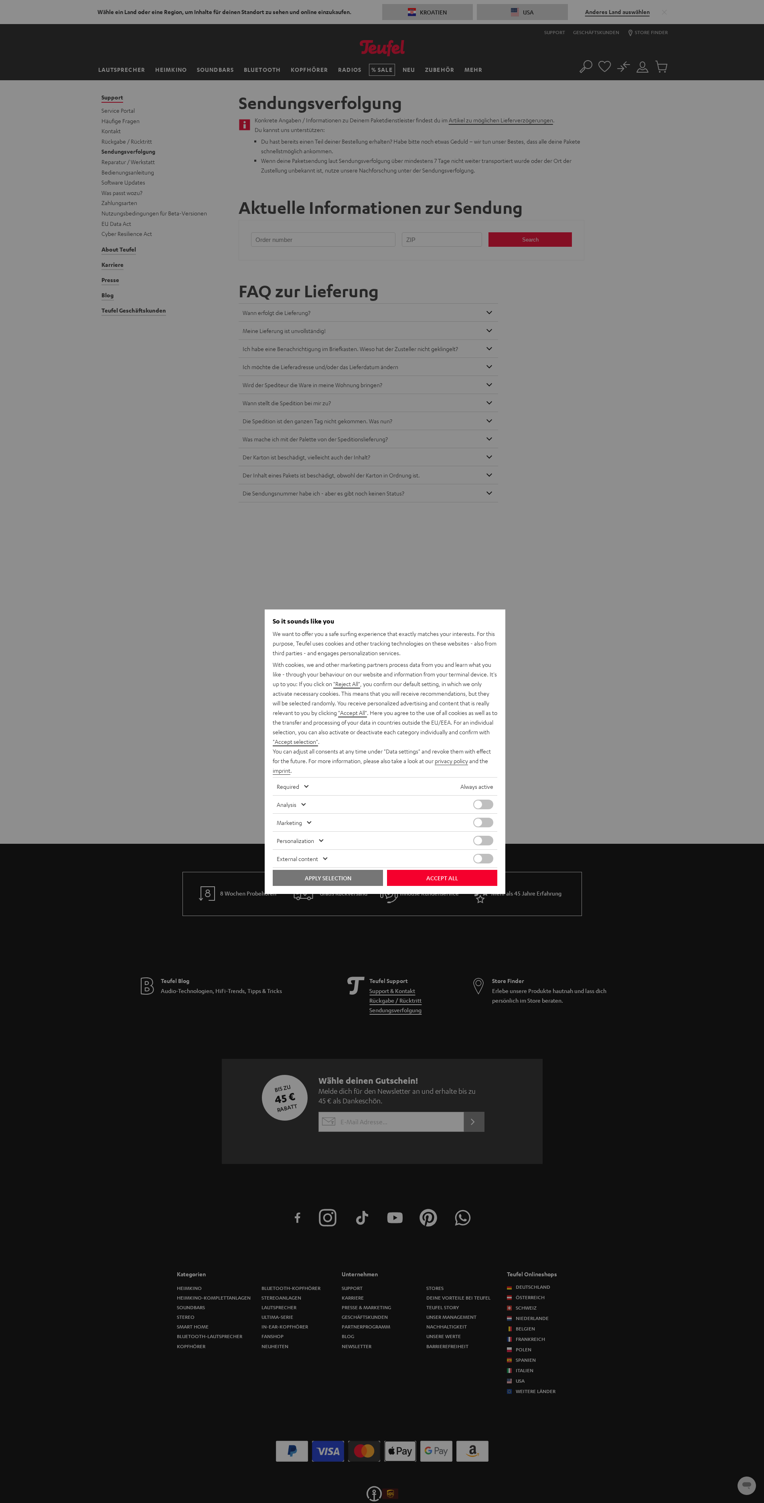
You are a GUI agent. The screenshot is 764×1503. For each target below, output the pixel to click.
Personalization (295, 840)
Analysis (286, 804)
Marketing (289, 822)
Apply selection (328, 877)
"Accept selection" (295, 741)
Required (288, 786)
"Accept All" (352, 712)
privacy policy (451, 760)
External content (297, 858)
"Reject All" (346, 683)
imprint (281, 770)
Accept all (442, 877)
